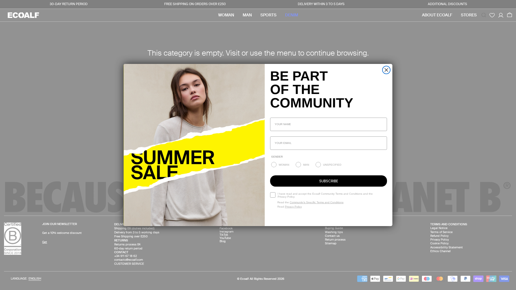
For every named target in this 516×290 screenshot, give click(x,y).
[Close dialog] (386, 70)
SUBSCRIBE (328, 181)
